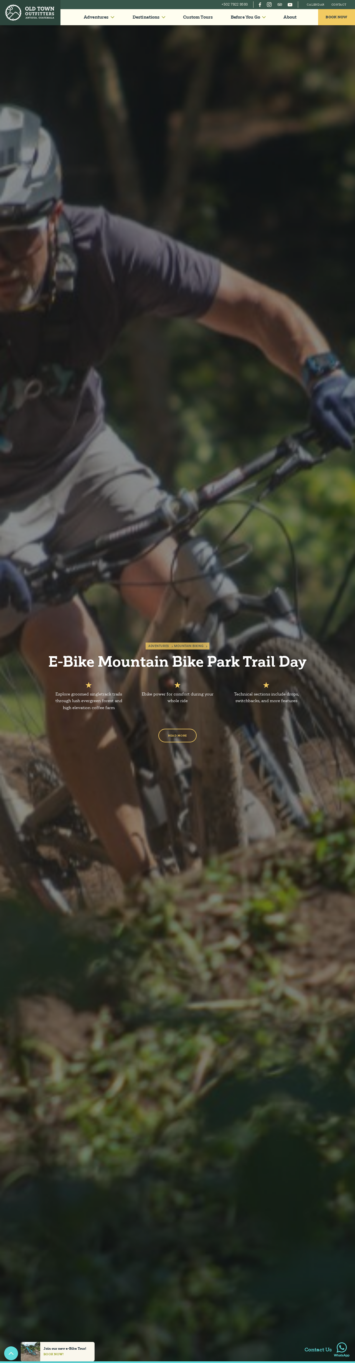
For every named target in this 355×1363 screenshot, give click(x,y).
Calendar (315, 4)
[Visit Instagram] (269, 4)
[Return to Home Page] (30, 12)
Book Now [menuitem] (336, 17)
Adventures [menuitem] (96, 17)
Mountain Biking (188, 646)
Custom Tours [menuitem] (198, 17)
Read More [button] (177, 735)
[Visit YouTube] (290, 4)
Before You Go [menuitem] (245, 17)
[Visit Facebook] (260, 4)
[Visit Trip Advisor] (280, 4)
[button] (98, 17)
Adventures (158, 646)
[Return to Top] (11, 1353)
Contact (338, 4)
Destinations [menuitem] (146, 17)
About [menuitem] (289, 17)
